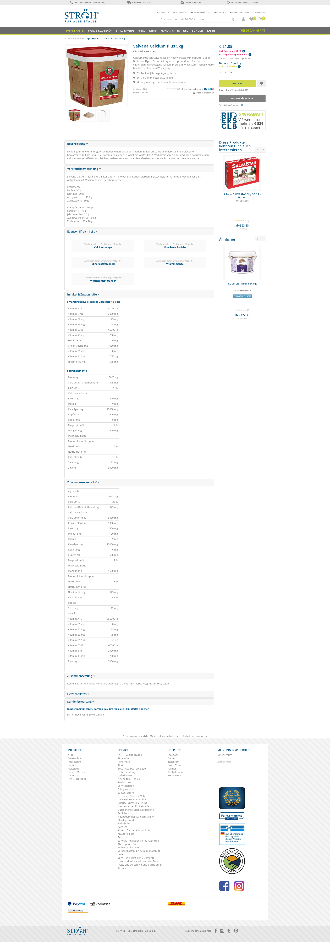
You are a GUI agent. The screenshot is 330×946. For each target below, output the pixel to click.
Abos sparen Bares (128, 844)
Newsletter (74, 768)
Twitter (172, 758)
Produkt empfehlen (204, 92)
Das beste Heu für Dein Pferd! (135, 806)
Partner (172, 768)
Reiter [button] (153, 30)
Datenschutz (75, 758)
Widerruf (73, 775)
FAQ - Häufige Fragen (130, 754)
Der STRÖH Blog (77, 779)
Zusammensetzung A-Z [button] (82, 482)
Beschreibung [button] (76, 144)
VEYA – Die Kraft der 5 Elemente (136, 857)
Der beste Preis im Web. (131, 796)
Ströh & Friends (176, 772)
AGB (70, 754)
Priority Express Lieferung (132, 803)
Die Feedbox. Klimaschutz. (133, 799)
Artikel (219, 12)
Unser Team (175, 765)
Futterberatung (126, 772)
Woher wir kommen (129, 847)
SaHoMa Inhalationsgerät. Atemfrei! (138, 840)
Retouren (123, 837)
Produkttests (239, 12)
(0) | (179, 88)
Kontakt (72, 765)
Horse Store (174, 775)
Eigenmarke (179, 12)
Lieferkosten (125, 775)
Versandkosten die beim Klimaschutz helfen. (139, 852)
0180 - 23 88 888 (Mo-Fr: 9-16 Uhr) (89, 2)
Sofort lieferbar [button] (228, 66)
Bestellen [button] (237, 83)
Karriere (122, 827)
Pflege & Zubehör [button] (100, 30)
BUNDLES (198, 30)
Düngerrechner (126, 789)
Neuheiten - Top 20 (129, 779)
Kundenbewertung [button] (79, 701)
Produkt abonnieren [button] (242, 98)
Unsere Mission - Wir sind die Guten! (139, 861)
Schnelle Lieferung (142, 2)
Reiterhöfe (124, 761)
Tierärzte (123, 765)
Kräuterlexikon (126, 833)
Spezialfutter (93, 38)
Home (67, 38)
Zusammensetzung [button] (80, 676)
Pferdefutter (78, 38)
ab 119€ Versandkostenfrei (244, 2)
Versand (248, 58)
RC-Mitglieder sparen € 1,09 (234, 54)
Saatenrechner (126, 792)
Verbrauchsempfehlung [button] (83, 169)
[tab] (139, 144)
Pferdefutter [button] (75, 30)
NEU (185, 30)
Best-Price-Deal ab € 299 (132, 768)
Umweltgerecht (193, 2)
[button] (242, 19)
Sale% (211, 30)
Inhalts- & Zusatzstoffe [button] (82, 294)
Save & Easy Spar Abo (230, 105)
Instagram (173, 761)
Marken (259, 12)
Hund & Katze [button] (170, 30)
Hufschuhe (124, 823)
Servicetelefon (126, 785)
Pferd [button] (142, 30)
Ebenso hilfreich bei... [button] (81, 231)
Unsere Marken (77, 772)
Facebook (173, 754)
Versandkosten (169, 736)
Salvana (144, 92)
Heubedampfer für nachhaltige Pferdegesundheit (136, 818)
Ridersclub (163, 12)
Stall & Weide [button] (125, 30)
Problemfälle (199, 12)
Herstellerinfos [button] (77, 694)
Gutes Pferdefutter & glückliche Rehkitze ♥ (136, 811)
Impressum (74, 761)
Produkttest (124, 782)
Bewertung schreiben (192, 88)
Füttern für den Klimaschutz (134, 830)
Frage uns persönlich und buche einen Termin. (140, 866)
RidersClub (124, 758)
